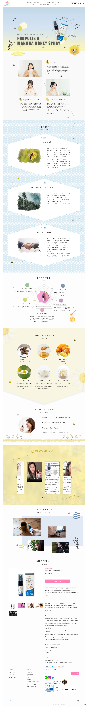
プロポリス (11, 674)
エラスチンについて (13, 677)
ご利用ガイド (30, 672)
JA (74, 3)
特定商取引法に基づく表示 (33, 681)
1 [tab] (42, 497)
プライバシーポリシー (32, 684)
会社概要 (29, 679)
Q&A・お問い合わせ (31, 686)
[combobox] (74, 3)
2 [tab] (44, 497)
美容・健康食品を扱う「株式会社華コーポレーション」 (62, 704)
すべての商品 (12, 672)
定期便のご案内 (30, 674)
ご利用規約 (29, 682)
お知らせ (29, 677)
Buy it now (58, 581)
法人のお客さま (30, 675)
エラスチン (11, 675)
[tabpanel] (26, 478)
